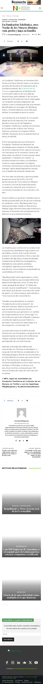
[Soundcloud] (24, 663)
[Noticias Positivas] (21, 8)
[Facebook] (16, 440)
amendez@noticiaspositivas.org (25, 668)
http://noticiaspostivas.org (21, 423)
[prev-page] (3, 604)
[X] (23, 440)
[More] (27, 41)
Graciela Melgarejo (14, 34)
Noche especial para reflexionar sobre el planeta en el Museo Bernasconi (9, 453)
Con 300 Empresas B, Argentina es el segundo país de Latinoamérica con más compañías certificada (21, 552)
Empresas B (21, 546)
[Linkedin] (19, 440)
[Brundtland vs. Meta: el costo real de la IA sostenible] (21, 493)
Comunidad (22, 19)
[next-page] (6, 604)
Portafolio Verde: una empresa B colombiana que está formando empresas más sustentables (32, 454)
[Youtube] (27, 440)
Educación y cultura (9, 21)
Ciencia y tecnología (13, 16)
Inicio (3, 16)
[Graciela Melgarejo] (3, 34)
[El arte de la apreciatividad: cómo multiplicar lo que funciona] (21, 579)
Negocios (21, 592)
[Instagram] (13, 663)
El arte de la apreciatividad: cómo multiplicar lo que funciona (21, 596)
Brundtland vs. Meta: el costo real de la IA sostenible (21, 510)
